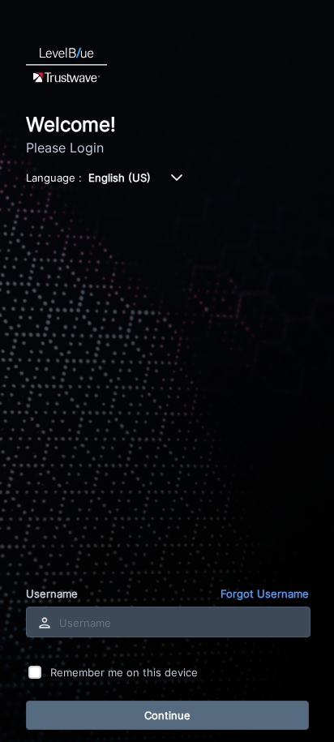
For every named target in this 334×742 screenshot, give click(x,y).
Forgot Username (265, 593)
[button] (176, 177)
